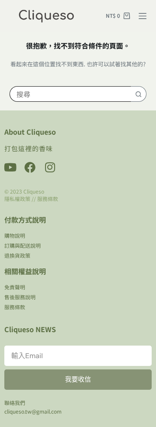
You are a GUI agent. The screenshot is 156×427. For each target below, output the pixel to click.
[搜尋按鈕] (138, 94)
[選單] (142, 16)
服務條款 (47, 198)
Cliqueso (33, 191)
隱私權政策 (17, 198)
